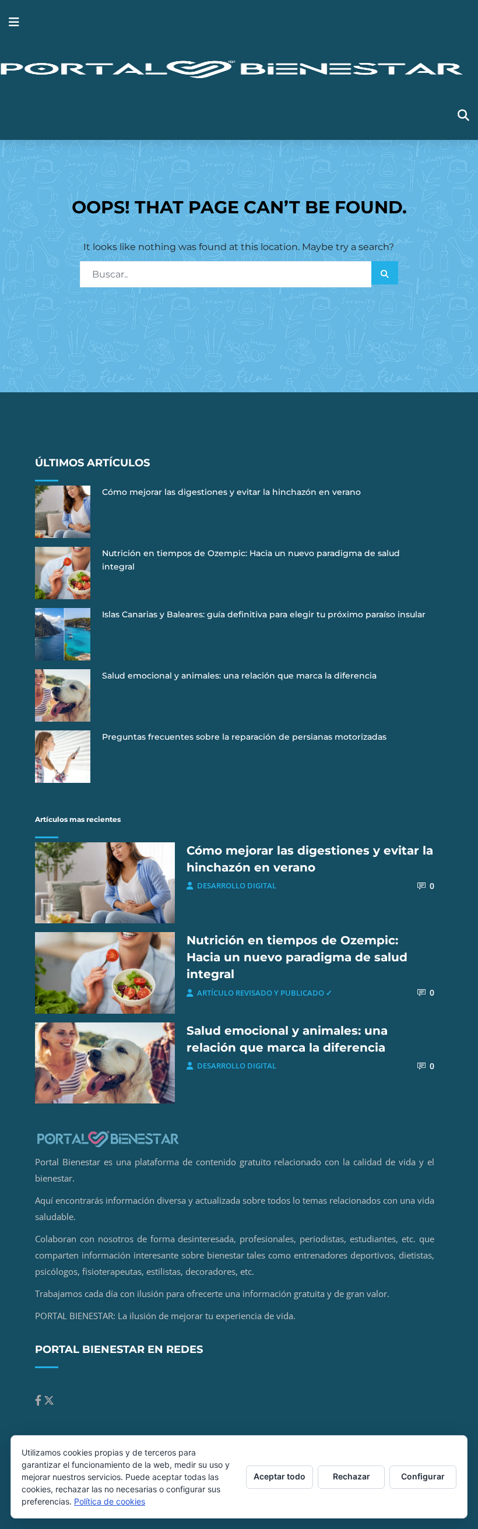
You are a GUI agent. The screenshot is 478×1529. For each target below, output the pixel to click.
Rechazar (351, 1476)
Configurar (423, 1476)
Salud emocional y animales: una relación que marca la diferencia (239, 675)
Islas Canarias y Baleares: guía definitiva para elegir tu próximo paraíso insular (264, 614)
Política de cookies (109, 1501)
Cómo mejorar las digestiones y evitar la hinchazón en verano (231, 492)
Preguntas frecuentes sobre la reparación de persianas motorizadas (244, 737)
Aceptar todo (279, 1476)
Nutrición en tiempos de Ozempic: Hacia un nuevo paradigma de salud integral (297, 957)
